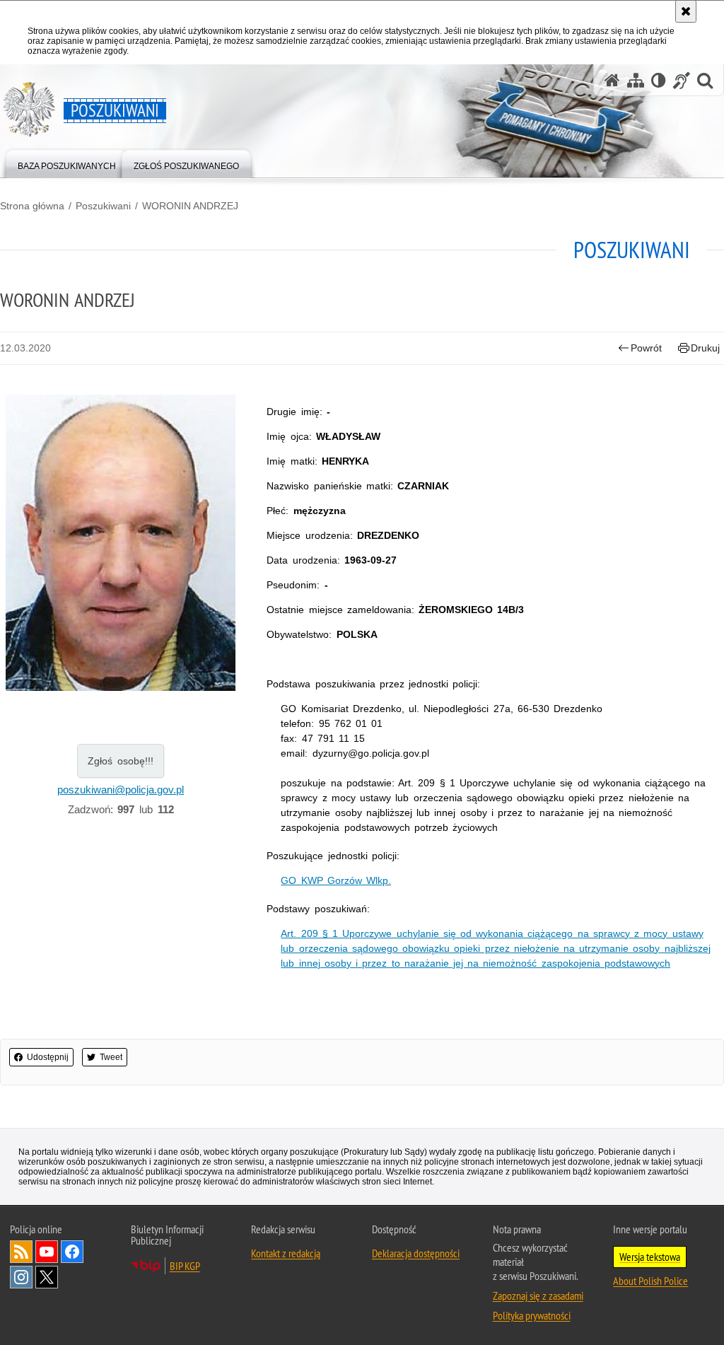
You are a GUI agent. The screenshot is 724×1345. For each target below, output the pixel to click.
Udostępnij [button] (48, 1057)
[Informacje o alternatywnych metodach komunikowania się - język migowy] (681, 80)
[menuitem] (67, 163)
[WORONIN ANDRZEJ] (120, 543)
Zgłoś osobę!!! (120, 761)
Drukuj (705, 348)
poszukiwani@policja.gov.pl (120, 790)
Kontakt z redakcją (285, 1253)
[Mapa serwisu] (635, 80)
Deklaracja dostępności (416, 1253)
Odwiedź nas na (46, 1251)
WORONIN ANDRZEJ (190, 205)
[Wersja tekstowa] (658, 80)
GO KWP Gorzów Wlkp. (336, 880)
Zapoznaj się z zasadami (538, 1295)
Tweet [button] (111, 1057)
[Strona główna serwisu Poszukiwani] (612, 80)
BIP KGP (185, 1266)
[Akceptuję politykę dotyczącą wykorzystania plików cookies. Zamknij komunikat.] (685, 11)
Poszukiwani (103, 205)
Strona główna (32, 205)
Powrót (646, 348)
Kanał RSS (21, 1251)
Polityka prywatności (532, 1315)
